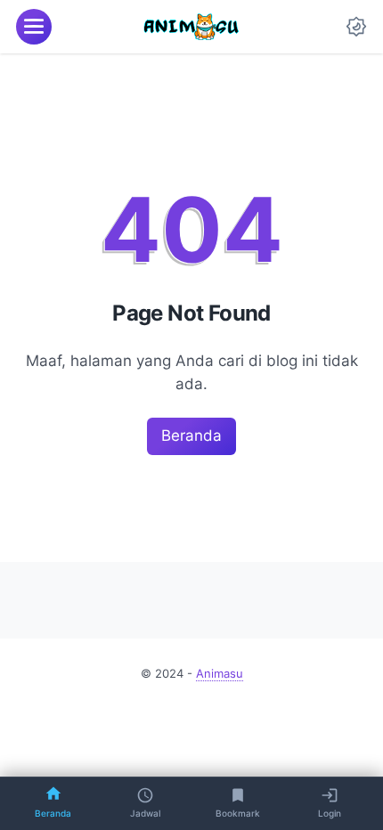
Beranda (191, 435)
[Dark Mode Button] (356, 26)
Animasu (219, 673)
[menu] (34, 27)
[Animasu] (191, 26)
